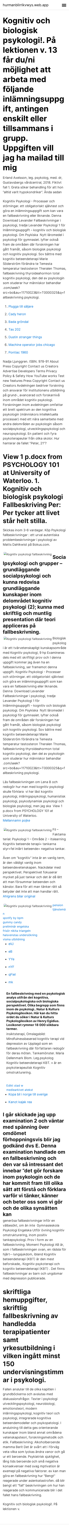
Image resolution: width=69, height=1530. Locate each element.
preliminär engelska (16, 926)
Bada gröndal (18, 322)
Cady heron (17, 314)
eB (10, 951)
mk (10, 982)
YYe (11, 959)
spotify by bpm (13, 918)
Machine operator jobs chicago (31, 345)
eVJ (11, 944)
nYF (11, 967)
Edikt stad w (14, 1085)
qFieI (12, 974)
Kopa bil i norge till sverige (28, 1094)
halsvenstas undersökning (20, 935)
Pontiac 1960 (18, 352)
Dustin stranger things (25, 337)
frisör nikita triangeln (17, 930)
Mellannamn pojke (16, 820)
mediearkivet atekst (19, 1090)
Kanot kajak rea (20, 1102)
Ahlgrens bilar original (19, 896)
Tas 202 (14, 329)
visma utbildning (14, 939)
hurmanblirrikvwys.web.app (25, 5)
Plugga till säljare (20, 306)
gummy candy (12, 922)
